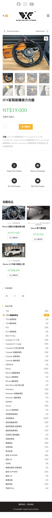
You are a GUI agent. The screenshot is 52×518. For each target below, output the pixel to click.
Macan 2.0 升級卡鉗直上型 (14, 264)
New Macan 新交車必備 (40, 223)
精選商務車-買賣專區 (14, 467)
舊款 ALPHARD (12, 472)
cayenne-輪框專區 (13, 360)
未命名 (8, 463)
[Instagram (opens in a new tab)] (25, 4)
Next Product (40, 31)
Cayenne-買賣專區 (13, 356)
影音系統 (9, 451)
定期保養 (9, 447)
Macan (38, 140)
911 (25, 137)
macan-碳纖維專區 (13, 373)
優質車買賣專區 (12, 430)
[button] (46, 38)
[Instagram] (15, 295)
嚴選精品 (9, 443)
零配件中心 (10, 488)
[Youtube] (23, 295)
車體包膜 (9, 480)
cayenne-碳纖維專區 (27, 140)
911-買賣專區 (11, 332)
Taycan (8, 406)
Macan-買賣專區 (12, 377)
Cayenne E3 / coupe (10, 140)
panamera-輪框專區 (13, 397)
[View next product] (47, 31)
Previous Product (13, 31)
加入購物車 (25, 127)
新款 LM (9, 459)
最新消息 (22, 504)
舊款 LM (9, 476)
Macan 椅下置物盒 (38, 228)
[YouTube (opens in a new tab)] (31, 4)
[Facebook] (6, 295)
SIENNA (9, 402)
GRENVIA (9, 364)
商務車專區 (10, 439)
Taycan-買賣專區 (12, 410)
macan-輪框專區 (12, 381)
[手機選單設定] (48, 16)
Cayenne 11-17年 (35, 137)
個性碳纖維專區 (12, 422)
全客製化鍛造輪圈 (12, 435)
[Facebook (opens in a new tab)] (19, 4)
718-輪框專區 (11, 323)
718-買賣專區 (11, 319)
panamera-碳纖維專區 (27, 143)
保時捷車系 (41, 143)
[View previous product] (4, 31)
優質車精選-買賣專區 (14, 426)
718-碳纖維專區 (17, 137)
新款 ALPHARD (12, 455)
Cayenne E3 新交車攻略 (15, 348)
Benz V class (10, 336)
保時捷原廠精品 (12, 414)
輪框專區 (9, 484)
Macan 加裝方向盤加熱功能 (13, 226)
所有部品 (30, 504)
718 (8, 137)
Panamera (14, 143)
